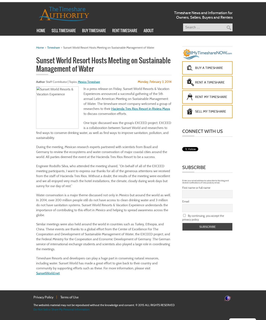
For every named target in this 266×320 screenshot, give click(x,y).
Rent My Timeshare (211, 97)
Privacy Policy (43, 297)
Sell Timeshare (64, 31)
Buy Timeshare (94, 31)
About (149, 31)
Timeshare (53, 47)
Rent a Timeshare (210, 82)
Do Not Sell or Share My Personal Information (61, 309)
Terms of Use (69, 297)
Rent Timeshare (124, 31)
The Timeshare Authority (61, 13)
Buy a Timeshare (209, 68)
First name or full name (196, 188)
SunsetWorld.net (48, 273)
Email (185, 201)
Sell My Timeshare (210, 111)
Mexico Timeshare (89, 82)
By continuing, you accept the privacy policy (203, 217)
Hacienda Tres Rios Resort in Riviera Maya (140, 109)
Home (41, 31)
